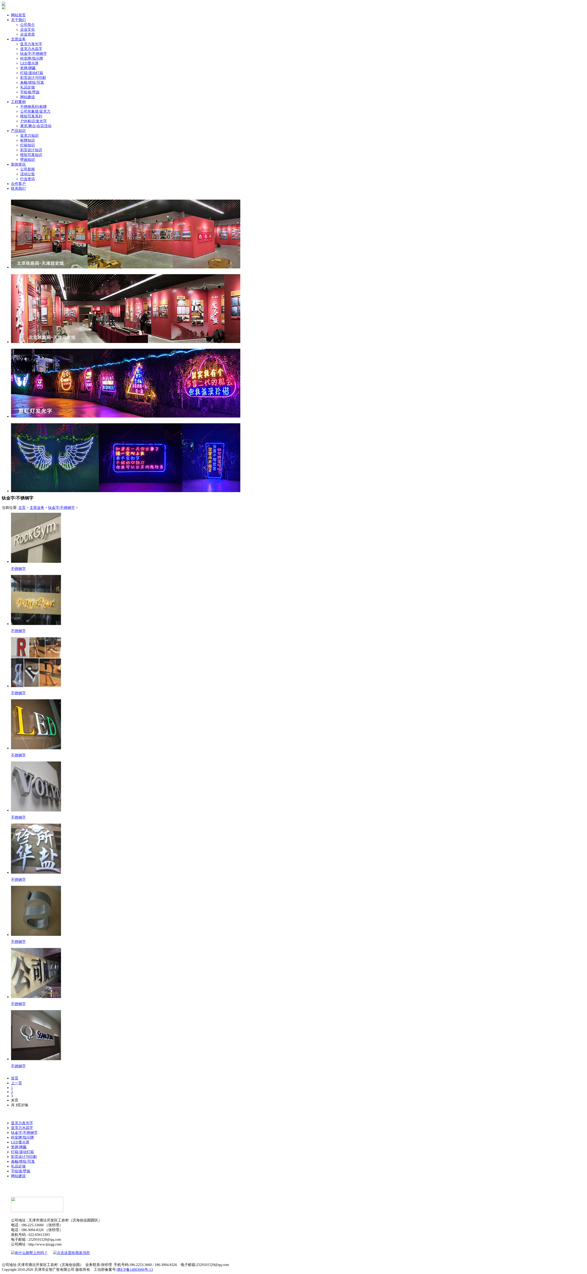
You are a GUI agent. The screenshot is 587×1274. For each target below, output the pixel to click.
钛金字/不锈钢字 (33, 54)
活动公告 (27, 174)
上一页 (16, 1083)
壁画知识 (27, 160)
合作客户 (18, 184)
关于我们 (18, 20)
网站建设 (27, 97)
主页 (22, 508)
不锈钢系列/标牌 (33, 107)
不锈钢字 (18, 569)
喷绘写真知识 (31, 155)
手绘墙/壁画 (29, 92)
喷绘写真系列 (31, 116)
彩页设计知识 (31, 150)
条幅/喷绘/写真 (32, 82)
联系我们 (18, 188)
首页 (14, 1078)
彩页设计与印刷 (33, 78)
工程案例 (18, 102)
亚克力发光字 (31, 44)
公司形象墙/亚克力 (35, 111)
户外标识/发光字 (33, 121)
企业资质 (27, 34)
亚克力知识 (29, 135)
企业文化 (27, 29)
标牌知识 (27, 140)
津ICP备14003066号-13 (135, 1269)
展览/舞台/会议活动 (35, 126)
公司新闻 (27, 169)
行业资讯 (27, 179)
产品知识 (18, 131)
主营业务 (18, 39)
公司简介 (27, 25)
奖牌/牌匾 (28, 68)
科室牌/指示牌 (31, 58)
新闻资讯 (18, 164)
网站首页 (18, 15)
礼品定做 (27, 87)
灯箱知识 (27, 145)
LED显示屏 (29, 63)
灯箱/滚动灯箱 (31, 73)
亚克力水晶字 (31, 49)
